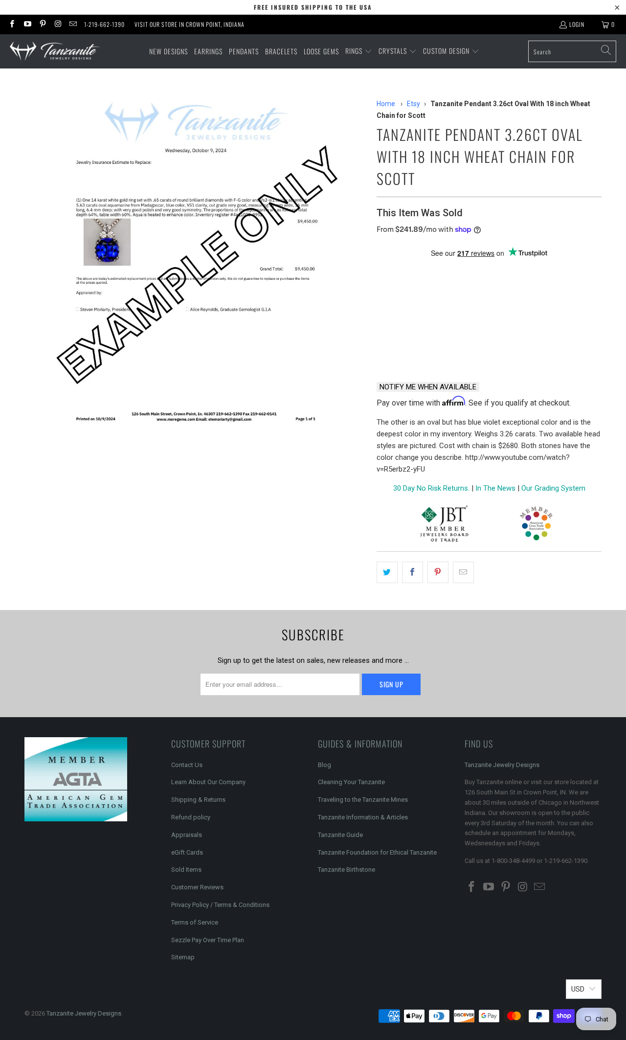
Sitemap (183, 957)
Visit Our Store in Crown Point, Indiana (189, 24)
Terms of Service (194, 922)
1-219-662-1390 (104, 24)
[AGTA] (536, 525)
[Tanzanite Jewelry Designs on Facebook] (11, 24)
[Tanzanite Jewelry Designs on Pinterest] (42, 24)
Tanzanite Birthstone (346, 869)
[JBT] (444, 525)
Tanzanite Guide (340, 834)
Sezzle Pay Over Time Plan (207, 940)
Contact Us (186, 765)
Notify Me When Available (428, 387)
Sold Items (186, 869)
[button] (358, 51)
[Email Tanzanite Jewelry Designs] (72, 24)
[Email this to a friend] (463, 572)
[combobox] (572, 51)
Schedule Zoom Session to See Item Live (474, 270)
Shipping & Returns (198, 799)
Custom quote (526, 348)
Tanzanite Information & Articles (363, 817)
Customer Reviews (197, 887)
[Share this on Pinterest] (437, 572)
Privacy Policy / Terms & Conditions (220, 904)
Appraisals (186, 834)
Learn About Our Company (208, 782)
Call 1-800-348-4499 (423, 348)
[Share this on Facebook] (412, 572)
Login (576, 24)
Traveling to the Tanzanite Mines (363, 799)
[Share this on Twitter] (387, 572)
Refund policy (190, 817)
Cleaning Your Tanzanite (351, 782)
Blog (324, 765)
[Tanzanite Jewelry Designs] (55, 52)
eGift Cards (187, 852)
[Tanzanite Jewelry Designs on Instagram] (57, 24)
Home (386, 104)
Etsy (413, 104)
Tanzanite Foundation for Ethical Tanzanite (377, 852)
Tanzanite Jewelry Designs (502, 765)
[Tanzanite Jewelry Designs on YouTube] (26, 24)
